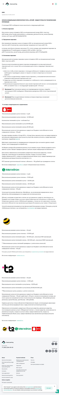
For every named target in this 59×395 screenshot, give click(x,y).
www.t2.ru (20, 320)
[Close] (54, 387)
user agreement (29, 387)
